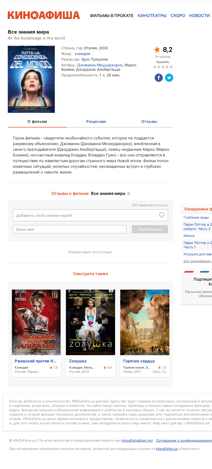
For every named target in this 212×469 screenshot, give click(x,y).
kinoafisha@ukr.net (137, 440)
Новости (199, 15)
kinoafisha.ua (166, 449)
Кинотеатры (152, 15)
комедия (82, 53)
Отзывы (149, 121)
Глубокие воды (196, 217)
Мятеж (189, 236)
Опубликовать (150, 229)
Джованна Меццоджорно (100, 65)
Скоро (178, 15)
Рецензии (96, 121)
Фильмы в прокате (112, 15)
